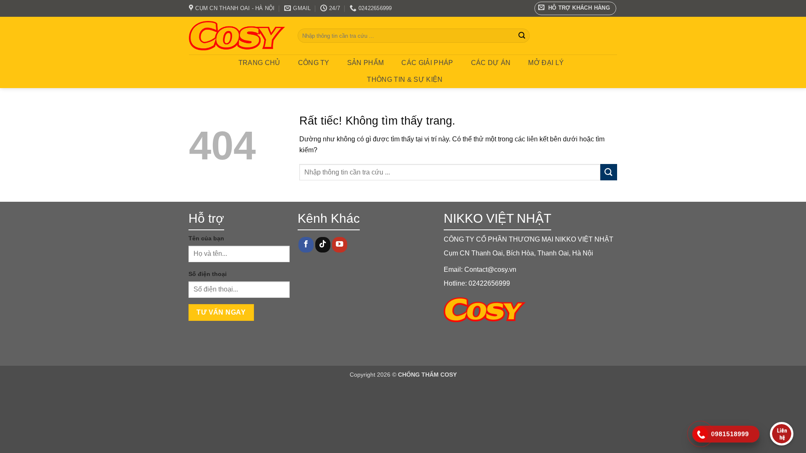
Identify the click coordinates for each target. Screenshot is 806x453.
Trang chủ (259, 62)
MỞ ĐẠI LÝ (546, 62)
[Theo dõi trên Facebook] (306, 245)
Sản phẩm (365, 62)
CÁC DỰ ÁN (491, 62)
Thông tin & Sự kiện (404, 79)
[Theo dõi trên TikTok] (322, 245)
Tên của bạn (206, 238)
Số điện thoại (207, 274)
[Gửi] (522, 36)
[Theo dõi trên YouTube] (339, 245)
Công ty (314, 62)
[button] (575, 8)
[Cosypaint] (237, 35)
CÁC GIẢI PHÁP (427, 62)
